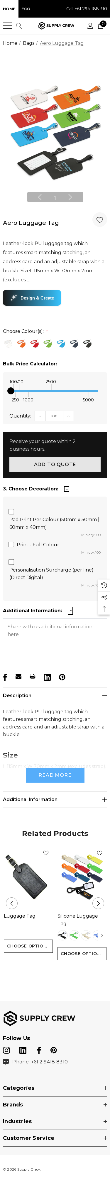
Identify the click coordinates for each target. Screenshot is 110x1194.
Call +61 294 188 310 (86, 8)
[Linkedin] (47, 676)
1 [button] (55, 198)
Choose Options (28, 946)
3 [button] (64, 971)
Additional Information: (32, 610)
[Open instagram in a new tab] (6, 1049)
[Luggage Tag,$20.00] (28, 877)
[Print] (32, 676)
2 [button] (55, 971)
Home (9, 8)
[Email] (18, 676)
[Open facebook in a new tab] (38, 1049)
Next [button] (70, 197)
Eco (26, 8)
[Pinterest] (62, 676)
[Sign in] (90, 26)
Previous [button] (39, 197)
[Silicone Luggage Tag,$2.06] (81, 877)
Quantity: (20, 416)
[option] (55, 132)
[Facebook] (4, 676)
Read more (54, 775)
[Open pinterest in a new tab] (53, 1049)
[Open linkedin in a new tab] (23, 1049)
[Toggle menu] (7, 25)
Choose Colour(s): (25, 331)
